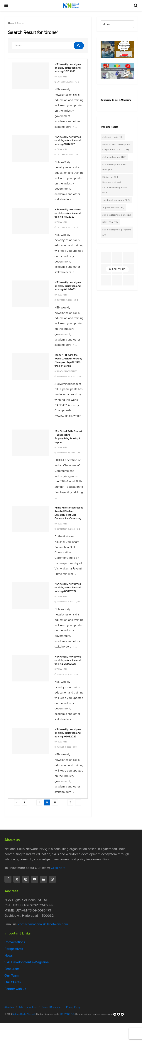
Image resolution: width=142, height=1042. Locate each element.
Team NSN (62, 76)
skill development (114, 157)
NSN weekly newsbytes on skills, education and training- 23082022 (68, 660)
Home (11, 23)
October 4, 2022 (64, 300)
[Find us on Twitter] (16, 879)
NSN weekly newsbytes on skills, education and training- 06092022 (68, 587)
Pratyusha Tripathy (67, 371)
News (8, 955)
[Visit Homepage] (71, 5)
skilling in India (113, 137)
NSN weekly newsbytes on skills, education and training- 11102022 (68, 213)
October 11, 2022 (64, 227)
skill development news (116, 214)
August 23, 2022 (64, 674)
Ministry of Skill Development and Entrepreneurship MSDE (114, 185)
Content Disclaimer (51, 1007)
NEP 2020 (110, 222)
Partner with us (15, 988)
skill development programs (116, 232)
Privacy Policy (73, 1007)
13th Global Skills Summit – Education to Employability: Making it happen (68, 436)
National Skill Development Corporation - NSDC (116, 147)
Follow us (118, 269)
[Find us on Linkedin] (43, 879)
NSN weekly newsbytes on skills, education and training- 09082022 (68, 733)
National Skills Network (24, 1014)
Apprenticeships (113, 207)
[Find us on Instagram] (25, 879)
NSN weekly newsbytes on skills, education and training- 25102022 (68, 67)
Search (20, 23)
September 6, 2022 (65, 601)
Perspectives (13, 948)
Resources (11, 968)
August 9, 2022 (63, 747)
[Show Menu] (6, 5)
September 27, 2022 (65, 452)
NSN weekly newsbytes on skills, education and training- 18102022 (68, 140)
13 (55, 802)
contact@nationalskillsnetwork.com (43, 924)
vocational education (116, 200)
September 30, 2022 (65, 376)
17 (70, 802)
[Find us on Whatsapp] (52, 879)
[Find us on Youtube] (34, 879)
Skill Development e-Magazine (26, 962)
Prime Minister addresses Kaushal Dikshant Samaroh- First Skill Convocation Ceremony (69, 513)
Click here (58, 867)
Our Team (11, 975)
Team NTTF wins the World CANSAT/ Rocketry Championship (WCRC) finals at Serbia (68, 360)
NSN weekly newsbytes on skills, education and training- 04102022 (68, 285)
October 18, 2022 (64, 154)
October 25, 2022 (65, 81)
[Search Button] (136, 5)
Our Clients (12, 982)
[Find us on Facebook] (7, 879)
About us (9, 1007)
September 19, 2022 (65, 529)
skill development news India (114, 167)
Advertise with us (27, 1007)
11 (39, 802)
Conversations (14, 942)
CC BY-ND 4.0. (67, 1014)
